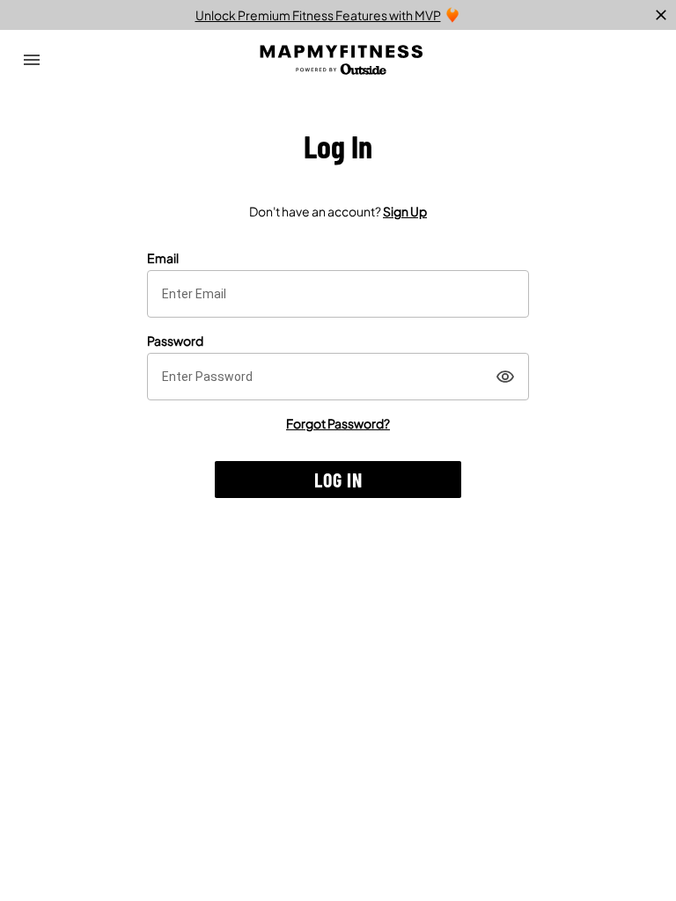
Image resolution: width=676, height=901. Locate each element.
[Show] (505, 376)
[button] (338, 479)
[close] (661, 15)
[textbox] (338, 294)
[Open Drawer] (32, 60)
